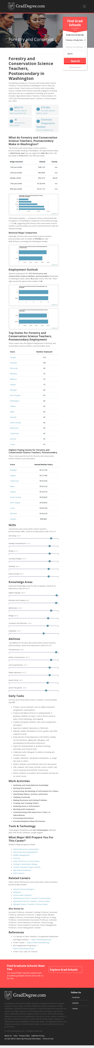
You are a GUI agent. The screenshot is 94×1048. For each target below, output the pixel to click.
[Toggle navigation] (84, 6)
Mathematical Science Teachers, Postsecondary (32, 898)
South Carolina (15, 422)
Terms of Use (47, 1038)
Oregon (13, 357)
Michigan (13, 390)
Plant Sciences (18, 873)
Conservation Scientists (22, 895)
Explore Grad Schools (63, 969)
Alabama (13, 379)
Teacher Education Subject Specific (27, 867)
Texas (12, 444)
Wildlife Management (21, 855)
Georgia (13, 417)
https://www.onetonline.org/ (38, 942)
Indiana (13, 406)
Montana (13, 373)
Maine (12, 412)
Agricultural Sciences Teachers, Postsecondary (31, 901)
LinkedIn (75, 1003)
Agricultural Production (22, 870)
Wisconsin (14, 368)
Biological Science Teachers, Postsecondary (30, 904)
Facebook (76, 997)
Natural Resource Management (25, 852)
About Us (8, 1035)
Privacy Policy (24, 1035)
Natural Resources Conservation (26, 849)
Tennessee (14, 433)
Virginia (13, 384)
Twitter (75, 1008)
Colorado (13, 363)
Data (15, 1035)
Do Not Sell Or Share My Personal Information (23, 1038)
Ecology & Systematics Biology (25, 864)
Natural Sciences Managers (24, 889)
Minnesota (14, 428)
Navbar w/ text (26, 6)
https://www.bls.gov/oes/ (42, 939)
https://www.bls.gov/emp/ (23, 948)
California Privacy (38, 1035)
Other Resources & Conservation (26, 861)
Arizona (13, 439)
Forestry (16, 858)
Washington (14, 401)
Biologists (17, 892)
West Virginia (15, 395)
